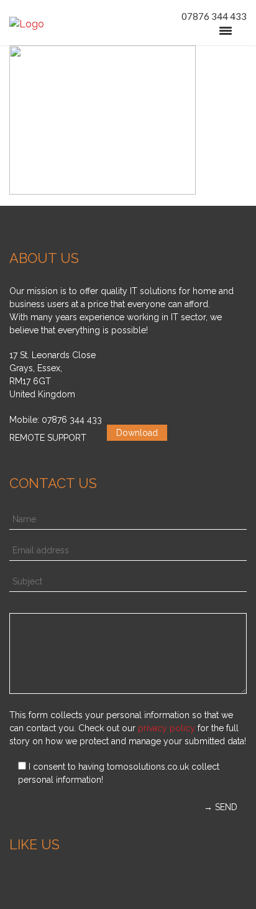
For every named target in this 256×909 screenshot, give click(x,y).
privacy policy (166, 728)
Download (137, 433)
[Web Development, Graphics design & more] (26, 24)
